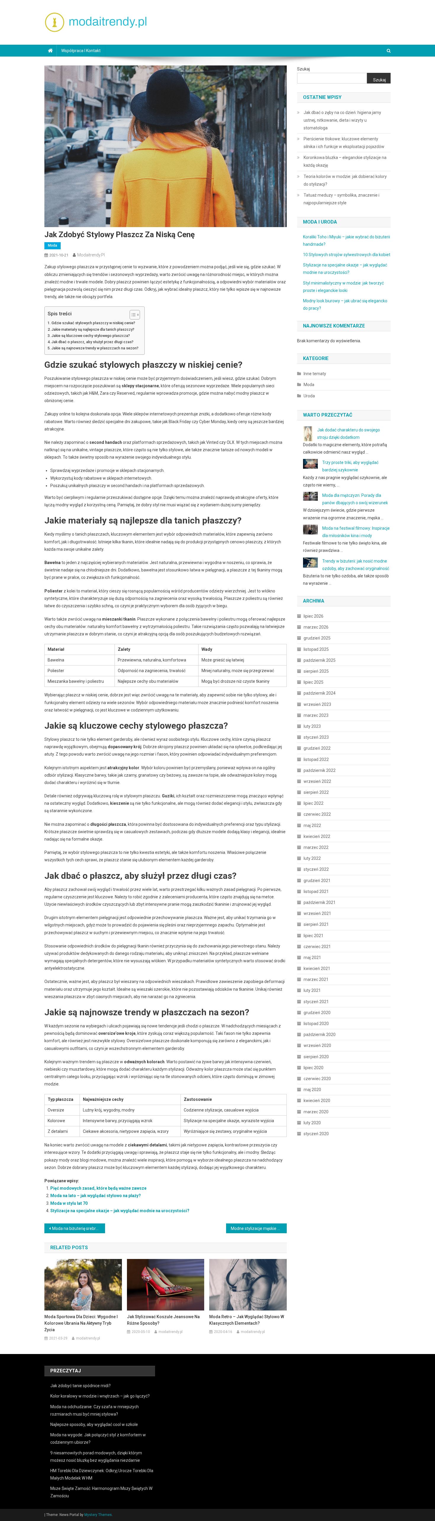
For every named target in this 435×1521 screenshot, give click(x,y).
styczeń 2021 (316, 1001)
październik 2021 (320, 902)
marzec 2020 (316, 1111)
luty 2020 (312, 1122)
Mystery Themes (98, 1515)
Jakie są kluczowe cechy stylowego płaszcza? (90, 335)
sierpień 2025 (316, 671)
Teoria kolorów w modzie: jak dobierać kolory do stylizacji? (345, 180)
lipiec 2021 (313, 935)
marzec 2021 (316, 979)
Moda (52, 245)
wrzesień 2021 (317, 913)
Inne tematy (315, 373)
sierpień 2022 (316, 792)
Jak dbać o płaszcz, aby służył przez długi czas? (92, 342)
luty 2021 (312, 990)
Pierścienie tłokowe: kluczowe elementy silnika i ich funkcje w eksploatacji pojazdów (344, 142)
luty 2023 (312, 726)
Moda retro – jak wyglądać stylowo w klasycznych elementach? (246, 1320)
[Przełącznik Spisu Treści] (131, 315)
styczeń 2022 (316, 869)
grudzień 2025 (317, 638)
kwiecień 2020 (317, 1100)
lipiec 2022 (313, 803)
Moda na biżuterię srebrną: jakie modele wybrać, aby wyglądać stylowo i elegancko (78, 1228)
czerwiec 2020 (317, 1078)
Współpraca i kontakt (81, 50)
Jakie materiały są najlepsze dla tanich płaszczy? (92, 329)
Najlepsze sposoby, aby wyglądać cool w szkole (94, 1424)
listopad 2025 (316, 649)
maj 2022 (312, 825)
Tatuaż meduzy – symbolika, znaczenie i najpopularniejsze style (341, 199)
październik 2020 (320, 1034)
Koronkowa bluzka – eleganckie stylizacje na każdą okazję (345, 161)
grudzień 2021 (317, 880)
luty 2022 (312, 858)
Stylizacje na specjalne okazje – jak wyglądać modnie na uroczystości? (119, 1210)
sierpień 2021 (316, 924)
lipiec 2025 (313, 682)
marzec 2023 (316, 715)
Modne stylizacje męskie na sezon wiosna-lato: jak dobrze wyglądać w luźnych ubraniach (259, 1228)
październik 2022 (320, 770)
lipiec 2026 (313, 616)
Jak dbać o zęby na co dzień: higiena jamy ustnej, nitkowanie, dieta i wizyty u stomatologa (342, 120)
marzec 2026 (316, 627)
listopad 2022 (316, 759)
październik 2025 (320, 660)
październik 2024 (320, 693)
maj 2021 (312, 957)
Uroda (309, 395)
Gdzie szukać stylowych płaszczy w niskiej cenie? (93, 323)
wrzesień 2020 (317, 1045)
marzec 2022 (316, 847)
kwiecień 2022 (317, 836)
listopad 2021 (316, 891)
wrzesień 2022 (317, 781)
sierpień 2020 (316, 1056)
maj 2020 (312, 1089)
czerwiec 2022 (317, 814)
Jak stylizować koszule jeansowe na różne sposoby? (163, 1320)
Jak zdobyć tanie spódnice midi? (80, 1385)
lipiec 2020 (313, 1067)
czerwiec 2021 (317, 946)
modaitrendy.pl (91, 255)
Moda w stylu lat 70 (69, 1203)
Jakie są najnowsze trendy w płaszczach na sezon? (94, 348)
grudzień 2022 (317, 748)
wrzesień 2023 (317, 704)
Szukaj (303, 69)
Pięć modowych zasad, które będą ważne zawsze (98, 1188)
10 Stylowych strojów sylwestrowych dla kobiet (346, 254)
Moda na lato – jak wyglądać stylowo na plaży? (95, 1195)
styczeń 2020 (316, 1133)
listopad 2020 (316, 1023)
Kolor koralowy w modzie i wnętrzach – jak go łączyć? (100, 1396)
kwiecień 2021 (317, 968)
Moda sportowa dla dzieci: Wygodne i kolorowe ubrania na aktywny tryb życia (81, 1323)
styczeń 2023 (316, 737)
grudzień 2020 (317, 1012)
